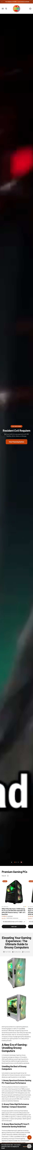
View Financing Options (16, 442)
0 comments (27, 951)
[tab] (15, 862)
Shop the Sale (26, 1146)
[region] (16, 434)
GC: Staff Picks (5, 906)
